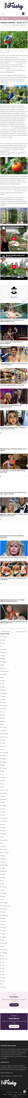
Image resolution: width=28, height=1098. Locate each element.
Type (3, 971)
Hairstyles (4, 799)
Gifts (3, 771)
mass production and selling (6, 128)
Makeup (4, 855)
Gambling (4, 762)
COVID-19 (4, 708)
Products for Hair (6, 905)
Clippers (4, 696)
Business (4, 668)
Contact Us (10, 1094)
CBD (3, 683)
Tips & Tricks (5, 958)
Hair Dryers (4, 793)
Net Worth (4, 887)
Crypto (3, 715)
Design (3, 721)
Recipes (4, 912)
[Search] (23, 13)
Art (2, 646)
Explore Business (14, 1026)
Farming (6, 628)
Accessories (4, 636)
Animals (3, 640)
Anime (3, 643)
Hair (3, 787)
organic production (22, 57)
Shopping (4, 927)
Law (3, 837)
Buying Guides (5, 671)
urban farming (13, 62)
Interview (4, 833)
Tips (3, 955)
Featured (4, 746)
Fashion (4, 743)
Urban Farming (18, 628)
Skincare (4, 930)
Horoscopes (4, 818)
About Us (5, 1094)
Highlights (4, 805)
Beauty (3, 655)
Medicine (4, 862)
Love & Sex (4, 849)
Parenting (4, 893)
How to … (4, 824)
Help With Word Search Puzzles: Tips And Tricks (7, 631)
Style (3, 940)
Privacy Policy (14, 1096)
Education (4, 730)
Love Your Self (5, 852)
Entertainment (5, 733)
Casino (3, 680)
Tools (3, 962)
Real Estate (4, 908)
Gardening (4, 768)
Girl (2, 774)
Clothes (3, 699)
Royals (3, 921)
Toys (3, 965)
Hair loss (4, 796)
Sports (3, 933)
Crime (3, 712)
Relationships (5, 915)
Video (3, 980)
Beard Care (4, 652)
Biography (4, 661)
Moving (3, 877)
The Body (4, 952)
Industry (4, 827)
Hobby (21, 50)
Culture (3, 718)
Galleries (4, 758)
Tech (3, 946)
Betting (3, 658)
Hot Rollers (4, 821)
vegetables (23, 628)
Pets (3, 899)
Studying (4, 937)
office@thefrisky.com (8, 1072)
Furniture (4, 755)
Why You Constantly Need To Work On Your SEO (22, 631)
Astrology (4, 649)
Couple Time (5, 705)
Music (3, 880)
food (10, 628)
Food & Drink (5, 752)
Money (3, 868)
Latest (15, 1094)
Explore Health (14, 1004)
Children (4, 690)
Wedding (4, 987)
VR (2, 984)
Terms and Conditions (22, 1094)
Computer (4, 702)
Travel (3, 968)
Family (3, 740)
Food (3, 749)
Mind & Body (5, 865)
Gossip (3, 777)
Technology (4, 949)
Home (3, 815)
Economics (16, 50)
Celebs (3, 687)
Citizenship (4, 693)
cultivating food (13, 151)
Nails (3, 883)
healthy (2, 149)
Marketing (4, 858)
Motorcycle (4, 871)
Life (3, 843)
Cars (3, 677)
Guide (3, 780)
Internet (3, 830)
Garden (12, 628)
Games (3, 765)
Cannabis (4, 674)
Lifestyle (4, 846)
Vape (3, 974)
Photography (5, 902)
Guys (3, 783)
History (3, 808)
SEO (3, 924)
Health (3, 802)
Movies (3, 874)
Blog (3, 665)
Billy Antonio (4, 50)
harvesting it (20, 151)
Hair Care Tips (5, 790)
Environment (5, 737)
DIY (3, 724)
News (3, 890)
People (3, 896)
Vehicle (3, 977)
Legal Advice (5, 840)
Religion (4, 918)
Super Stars (4, 943)
